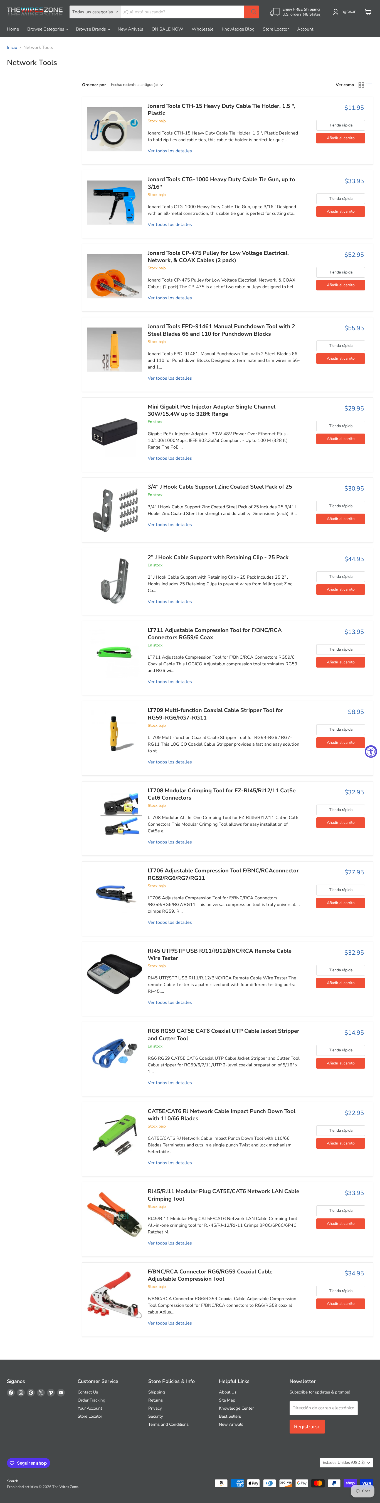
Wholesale (202, 29)
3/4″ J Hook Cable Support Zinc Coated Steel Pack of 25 (220, 487)
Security (155, 1416)
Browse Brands (91, 29)
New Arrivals (130, 29)
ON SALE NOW (167, 29)
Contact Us (88, 1392)
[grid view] (361, 85)
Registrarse (307, 1426)
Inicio (12, 47)
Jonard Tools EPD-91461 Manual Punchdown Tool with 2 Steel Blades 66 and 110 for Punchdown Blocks (221, 330)
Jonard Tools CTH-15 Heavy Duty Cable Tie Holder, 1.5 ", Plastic (221, 109)
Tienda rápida (340, 125)
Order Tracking (91, 1400)
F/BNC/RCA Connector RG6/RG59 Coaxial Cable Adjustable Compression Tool (210, 1275)
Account (305, 29)
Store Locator (276, 29)
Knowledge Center (236, 1408)
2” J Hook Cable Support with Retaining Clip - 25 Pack (218, 557)
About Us (227, 1392)
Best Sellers (230, 1416)
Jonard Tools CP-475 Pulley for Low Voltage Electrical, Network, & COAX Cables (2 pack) (218, 256)
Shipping (156, 1392)
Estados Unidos (344, 1462)
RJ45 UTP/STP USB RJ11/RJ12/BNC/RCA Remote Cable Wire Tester (220, 954)
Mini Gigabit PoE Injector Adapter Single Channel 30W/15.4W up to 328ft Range (211, 410)
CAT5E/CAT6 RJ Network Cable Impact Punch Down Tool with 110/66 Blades (221, 1115)
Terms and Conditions (168, 1424)
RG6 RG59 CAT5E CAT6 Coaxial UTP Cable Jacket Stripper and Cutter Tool (223, 1034)
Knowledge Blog (238, 29)
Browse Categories (46, 29)
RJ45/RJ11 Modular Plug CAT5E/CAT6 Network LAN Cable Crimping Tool (223, 1195)
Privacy (155, 1408)
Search (12, 1481)
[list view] (369, 85)
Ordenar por (94, 85)
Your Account (90, 1408)
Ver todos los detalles (170, 151)
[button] (345, 12)
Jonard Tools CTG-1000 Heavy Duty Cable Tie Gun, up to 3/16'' (221, 183)
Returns (155, 1400)
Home (13, 29)
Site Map (227, 1400)
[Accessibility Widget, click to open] (371, 751)
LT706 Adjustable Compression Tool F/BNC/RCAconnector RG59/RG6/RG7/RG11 (223, 874)
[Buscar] (251, 12)
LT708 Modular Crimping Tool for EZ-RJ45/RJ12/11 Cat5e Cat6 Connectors (222, 794)
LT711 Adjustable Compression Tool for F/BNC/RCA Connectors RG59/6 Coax (215, 633)
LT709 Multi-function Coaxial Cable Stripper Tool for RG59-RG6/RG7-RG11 (215, 713)
